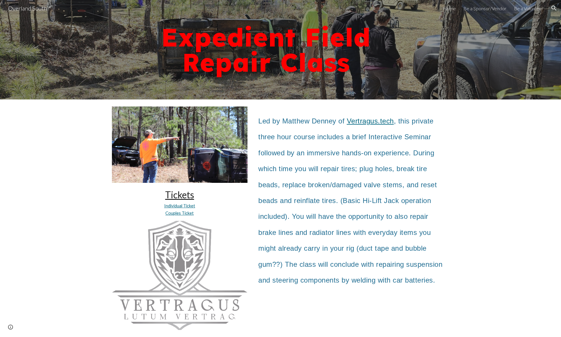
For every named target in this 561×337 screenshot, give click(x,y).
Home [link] (449, 8)
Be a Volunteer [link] (528, 8)
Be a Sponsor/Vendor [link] (484, 8)
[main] (266, 50)
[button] (554, 8)
